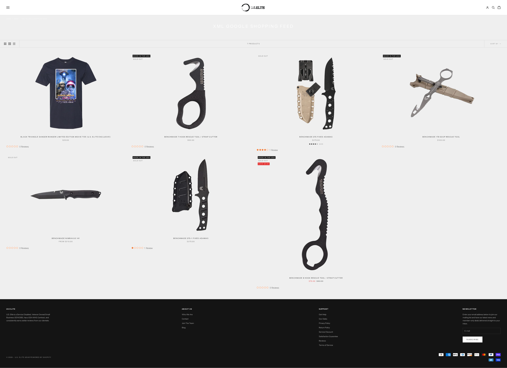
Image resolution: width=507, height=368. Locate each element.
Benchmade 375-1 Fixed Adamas (190, 238)
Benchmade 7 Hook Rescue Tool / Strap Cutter (191, 137)
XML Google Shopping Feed (34, 19)
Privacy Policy (324, 323)
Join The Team (188, 323)
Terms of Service (326, 345)
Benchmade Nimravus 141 (66, 238)
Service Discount (326, 332)
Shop (16, 19)
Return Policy (324, 327)
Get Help (322, 314)
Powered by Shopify (40, 357)
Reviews (322, 341)
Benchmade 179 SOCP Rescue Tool (441, 137)
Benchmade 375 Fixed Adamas (316, 137)
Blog (184, 327)
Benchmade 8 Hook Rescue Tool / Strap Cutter (316, 278)
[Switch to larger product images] (5, 43)
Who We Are (187, 314)
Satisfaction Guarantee (328, 336)
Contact (185, 319)
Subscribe (472, 339)
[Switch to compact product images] (14, 43)
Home (8, 19)
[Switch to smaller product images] (9, 43)
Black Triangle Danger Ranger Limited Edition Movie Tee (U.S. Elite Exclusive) (66, 137)
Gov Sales (323, 319)
